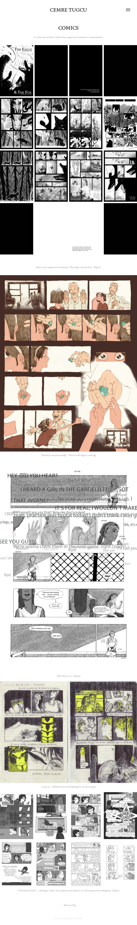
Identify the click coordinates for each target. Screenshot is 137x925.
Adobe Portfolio (74, 918)
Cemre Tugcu (68, 10)
